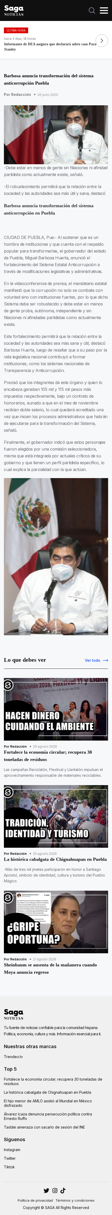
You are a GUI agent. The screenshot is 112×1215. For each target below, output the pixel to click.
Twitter (10, 1158)
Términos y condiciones (75, 1200)
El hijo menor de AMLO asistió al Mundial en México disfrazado (48, 1103)
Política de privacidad (35, 1200)
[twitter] (54, 1190)
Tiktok (9, 1167)
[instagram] (46, 1190)
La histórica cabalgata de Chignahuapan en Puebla (47, 1092)
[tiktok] (62, 1190)
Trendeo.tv (13, 1056)
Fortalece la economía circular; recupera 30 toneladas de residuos (53, 1081)
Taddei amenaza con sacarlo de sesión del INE (44, 1127)
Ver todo (92, 660)
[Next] (102, 40)
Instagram (12, 1149)
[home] (13, 10)
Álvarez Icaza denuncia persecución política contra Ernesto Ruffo (48, 1116)
